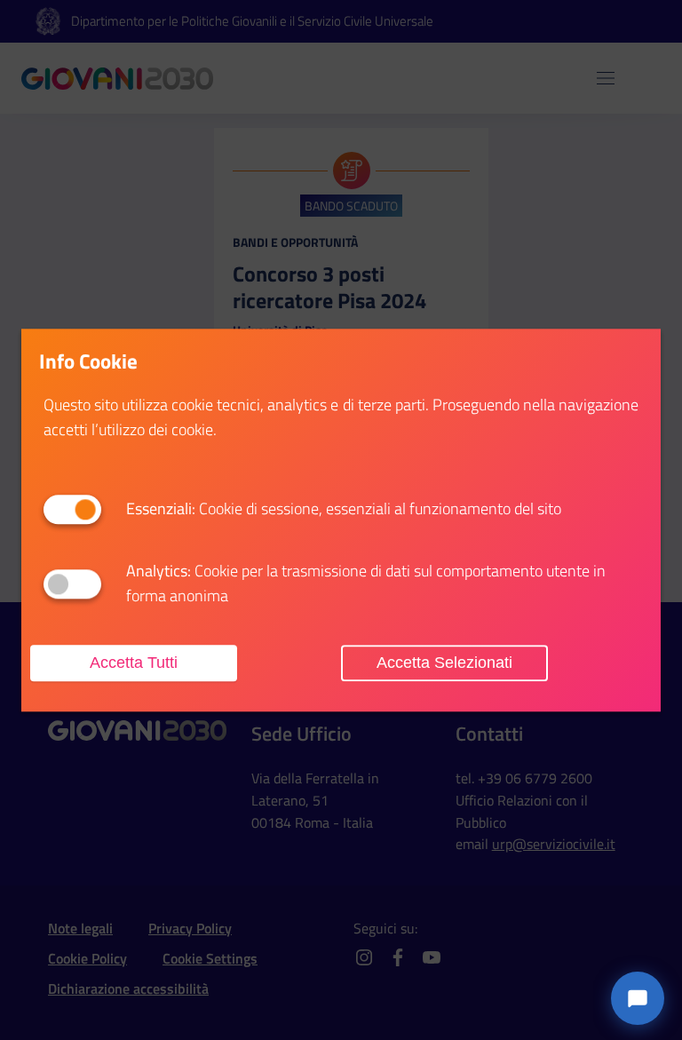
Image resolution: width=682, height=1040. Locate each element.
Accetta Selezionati (444, 662)
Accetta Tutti (134, 662)
